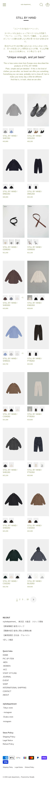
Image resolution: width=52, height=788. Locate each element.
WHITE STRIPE (17, 353)
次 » (33, 599)
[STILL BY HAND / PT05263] (38, 388)
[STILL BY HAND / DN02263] (14, 165)
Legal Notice (8, 740)
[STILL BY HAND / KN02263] (38, 277)
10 (28, 599)
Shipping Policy (9, 737)
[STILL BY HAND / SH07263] (14, 110)
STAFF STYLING (10, 673)
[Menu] (4, 5)
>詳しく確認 (8, 640)
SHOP (5, 684)
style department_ (26, 4)
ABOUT (6, 695)
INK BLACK (35, 353)
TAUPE (35, 464)
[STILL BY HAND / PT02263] (38, 444)
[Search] (41, 5)
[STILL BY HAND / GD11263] (38, 110)
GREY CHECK (11, 353)
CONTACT (7, 691)
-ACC (5, 670)
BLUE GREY (29, 575)
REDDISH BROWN (5, 297)
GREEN (5, 575)
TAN (5, 241)
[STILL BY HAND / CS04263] (14, 388)
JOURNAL (7, 677)
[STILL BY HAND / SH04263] (14, 499)
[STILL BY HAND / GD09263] (38, 221)
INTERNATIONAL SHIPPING (14, 688)
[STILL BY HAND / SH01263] (14, 444)
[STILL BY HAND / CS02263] (14, 555)
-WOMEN (6, 666)
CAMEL (35, 130)
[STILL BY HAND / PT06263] (38, 332)
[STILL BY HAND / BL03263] (38, 555)
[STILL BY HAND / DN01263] (38, 165)
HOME (5, 655)
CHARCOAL (29, 130)
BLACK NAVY (42, 408)
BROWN (29, 241)
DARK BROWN (17, 241)
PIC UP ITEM (8, 659)
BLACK (42, 130)
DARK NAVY (5, 186)
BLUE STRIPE (11, 130)
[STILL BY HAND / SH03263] (14, 277)
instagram (8, 712)
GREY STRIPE (5, 130)
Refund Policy (8, 744)
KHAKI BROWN (29, 353)
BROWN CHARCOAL (42, 297)
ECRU (17, 297)
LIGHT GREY (17, 408)
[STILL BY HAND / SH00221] (14, 332)
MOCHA (5, 408)
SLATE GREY (11, 297)
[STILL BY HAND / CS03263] (38, 499)
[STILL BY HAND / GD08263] (14, 221)
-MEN (5, 662)
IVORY (29, 297)
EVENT (6, 680)
